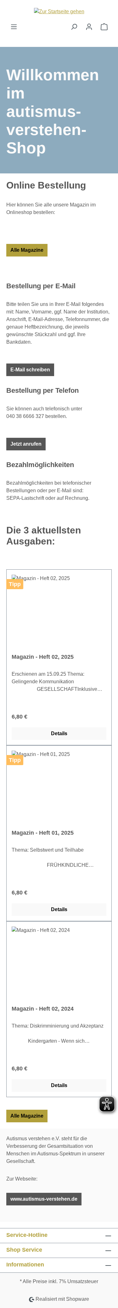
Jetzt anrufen (26, 444)
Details (59, 733)
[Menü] (13, 26)
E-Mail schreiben (30, 369)
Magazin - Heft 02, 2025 (43, 657)
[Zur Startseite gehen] (59, 11)
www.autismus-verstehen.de (43, 1199)
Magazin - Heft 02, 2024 (43, 1009)
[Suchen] (73, 26)
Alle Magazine (26, 250)
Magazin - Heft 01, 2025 (43, 833)
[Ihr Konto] (89, 26)
